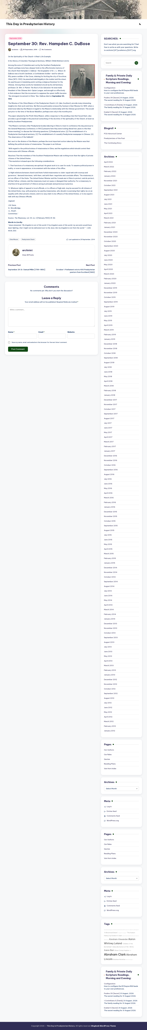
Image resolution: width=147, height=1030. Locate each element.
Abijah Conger (122, 932)
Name (11, 332)
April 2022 (108, 162)
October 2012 (110, 689)
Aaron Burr (109, 950)
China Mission (14, 239)
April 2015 (108, 549)
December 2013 (110, 623)
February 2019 (110, 334)
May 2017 (108, 432)
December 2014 (110, 568)
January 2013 (109, 675)
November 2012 (110, 684)
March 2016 (109, 498)
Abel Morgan (129, 959)
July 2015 (108, 535)
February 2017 (110, 446)
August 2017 (109, 418)
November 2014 (110, 572)
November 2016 (110, 460)
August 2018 (109, 362)
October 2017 (110, 409)
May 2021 (108, 209)
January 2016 (109, 507)
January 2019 (109, 339)
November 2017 (110, 404)
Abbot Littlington (134, 929)
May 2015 (108, 544)
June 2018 (108, 372)
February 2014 (110, 614)
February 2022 (110, 171)
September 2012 (111, 693)
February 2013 (110, 670)
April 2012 (108, 717)
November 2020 (111, 236)
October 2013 (110, 633)
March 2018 (109, 386)
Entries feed (111, 811)
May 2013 (108, 656)
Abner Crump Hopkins (121, 950)
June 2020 (108, 260)
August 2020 (109, 251)
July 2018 (108, 367)
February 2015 (110, 558)
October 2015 (110, 521)
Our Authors (109, 750)
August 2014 (109, 586)
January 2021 (109, 227)
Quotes (107, 759)
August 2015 (109, 530)
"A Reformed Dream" (111, 933)
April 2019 (108, 325)
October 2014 (110, 577)
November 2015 (110, 516)
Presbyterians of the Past (114, 138)
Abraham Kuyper (108, 929)
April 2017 (108, 437)
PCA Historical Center (113, 134)
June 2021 (108, 204)
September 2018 (111, 358)
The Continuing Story (112, 143)
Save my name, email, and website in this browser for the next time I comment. (39, 342)
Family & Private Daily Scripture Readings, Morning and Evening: (119, 79)
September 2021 (111, 190)
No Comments (47, 49)
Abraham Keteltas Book (128, 935)
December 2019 (110, 288)
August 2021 (109, 195)
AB (130, 950)
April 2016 (108, 493)
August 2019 (109, 306)
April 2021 (108, 213)
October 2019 (110, 297)
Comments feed (113, 816)
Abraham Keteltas (119, 959)
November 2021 (110, 181)
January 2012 (109, 731)
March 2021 (109, 218)
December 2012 (110, 679)
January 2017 (109, 451)
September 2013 (111, 637)
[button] (28, 255)
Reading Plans (110, 764)
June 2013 (108, 651)
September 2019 (111, 302)
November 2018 (110, 348)
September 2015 (111, 526)
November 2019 (110, 292)
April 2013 (108, 661)
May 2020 (108, 264)
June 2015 (108, 540)
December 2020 (111, 232)
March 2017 (109, 442)
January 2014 (109, 619)
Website (71, 332)
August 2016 (109, 474)
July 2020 (108, 255)
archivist (27, 250)
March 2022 (109, 167)
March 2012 (109, 721)
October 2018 (110, 353)
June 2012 (108, 707)
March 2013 (109, 665)
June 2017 (108, 428)
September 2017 (111, 414)
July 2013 (108, 647)
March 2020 (109, 274)
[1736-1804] (129, 947)
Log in (109, 806)
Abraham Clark (115, 954)
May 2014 (108, 600)
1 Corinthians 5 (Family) (114, 105)
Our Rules (108, 754)
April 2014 (108, 605)
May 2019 (108, 320)
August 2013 (109, 642)
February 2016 (110, 502)
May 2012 (108, 712)
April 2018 (108, 381)
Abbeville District (118, 947)
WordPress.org (113, 820)
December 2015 (110, 512)
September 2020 (111, 246)
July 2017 (108, 423)
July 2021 (108, 199)
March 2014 (109, 609)
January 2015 (109, 563)
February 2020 (110, 279)
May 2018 (108, 376)
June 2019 (108, 316)
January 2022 (110, 176)
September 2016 (111, 470)
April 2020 (108, 269)
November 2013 (110, 628)
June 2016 (108, 484)
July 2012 (108, 703)
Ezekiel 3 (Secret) (111, 112)
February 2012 (110, 726)
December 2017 (110, 400)
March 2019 (109, 330)
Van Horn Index (110, 768)
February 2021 (110, 223)
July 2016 (108, 479)
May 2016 (108, 488)
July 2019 (108, 311)
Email (41, 332)
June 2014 (108, 596)
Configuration (109, 88)
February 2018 (110, 390)
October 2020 (110, 241)
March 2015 (109, 553)
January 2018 (109, 395)
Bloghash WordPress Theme (103, 1026)
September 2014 (15, 38)
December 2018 (110, 344)
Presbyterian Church (28, 239)
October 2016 (110, 465)
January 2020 (110, 283)
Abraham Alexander (118, 939)
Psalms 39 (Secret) (112, 98)
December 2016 (110, 456)
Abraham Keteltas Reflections (121, 929)
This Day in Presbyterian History (30, 24)
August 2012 (109, 698)
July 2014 (108, 591)
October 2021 (110, 185)
